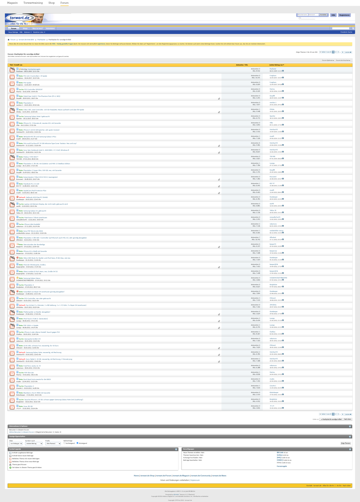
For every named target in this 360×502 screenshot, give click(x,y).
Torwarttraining (33, 2)
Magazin (12, 2)
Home (136, 476)
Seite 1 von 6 (326, 52)
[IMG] (279, 458)
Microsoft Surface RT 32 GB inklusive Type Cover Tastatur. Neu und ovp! (50, 143)
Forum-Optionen (327, 60)
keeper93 (19, 247)
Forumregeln (282, 466)
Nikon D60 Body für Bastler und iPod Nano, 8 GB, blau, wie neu (46, 258)
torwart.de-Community (201, 476)
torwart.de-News (219, 476)
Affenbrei (19, 240)
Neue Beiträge (13, 32)
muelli (18, 139)
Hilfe (333, 15)
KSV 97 (18, 186)
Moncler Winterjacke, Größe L (34, 265)
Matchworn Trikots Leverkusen (35, 218)
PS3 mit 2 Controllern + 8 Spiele (35, 76)
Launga (18, 166)
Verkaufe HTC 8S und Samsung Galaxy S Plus (39, 137)
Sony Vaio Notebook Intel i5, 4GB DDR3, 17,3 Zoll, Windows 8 (46, 150)
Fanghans (19, 78)
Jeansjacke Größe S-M (32, 339)
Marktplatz (41, 40)
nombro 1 (19, 105)
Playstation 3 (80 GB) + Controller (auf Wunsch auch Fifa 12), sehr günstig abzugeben (55, 238)
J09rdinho (19, 307)
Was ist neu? (37, 28)
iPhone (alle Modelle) (32, 224)
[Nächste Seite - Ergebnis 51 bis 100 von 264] (342, 52)
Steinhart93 (20, 132)
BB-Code (280, 453)
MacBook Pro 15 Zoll (31, 184)
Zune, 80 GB (27, 406)
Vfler (18, 125)
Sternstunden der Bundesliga (34, 245)
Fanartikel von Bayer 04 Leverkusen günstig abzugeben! (44, 292)
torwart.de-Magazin (181, 476)
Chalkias (19, 334)
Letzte (347, 52)
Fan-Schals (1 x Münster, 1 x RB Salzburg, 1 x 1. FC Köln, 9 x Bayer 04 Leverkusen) (56, 305)
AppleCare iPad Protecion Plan (34, 191)
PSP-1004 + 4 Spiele (30, 325)
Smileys (280, 455)
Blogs (25, 28)
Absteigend (82, 443)
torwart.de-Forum (163, 476)
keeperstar (20, 253)
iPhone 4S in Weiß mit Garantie (35, 251)
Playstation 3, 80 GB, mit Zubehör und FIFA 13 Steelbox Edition (46, 164)
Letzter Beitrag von (276, 65)
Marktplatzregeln (34, 69)
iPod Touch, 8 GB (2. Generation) (35, 319)
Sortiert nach (30, 441)
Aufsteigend (70, 443)
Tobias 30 (19, 213)
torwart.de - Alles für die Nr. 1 (324, 486)
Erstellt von (18, 65)
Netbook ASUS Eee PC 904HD (37, 197)
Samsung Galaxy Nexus (31, 278)
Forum (64, 2)
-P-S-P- (18, 408)
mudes (18, 381)
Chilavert (19, 301)
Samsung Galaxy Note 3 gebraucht (37, 116)
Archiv (339, 486)
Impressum (195, 480)
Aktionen (27, 32)
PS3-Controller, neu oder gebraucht (37, 298)
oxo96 (18, 206)
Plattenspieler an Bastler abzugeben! (36, 312)
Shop (52, 2)
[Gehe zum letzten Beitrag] (283, 71)
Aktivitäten (50, 28)
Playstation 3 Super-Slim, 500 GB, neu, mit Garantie (42, 170)
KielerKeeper (20, 395)
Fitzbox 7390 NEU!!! (30, 157)
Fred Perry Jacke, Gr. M (32, 366)
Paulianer (19, 71)
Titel (11, 65)
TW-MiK (19, 159)
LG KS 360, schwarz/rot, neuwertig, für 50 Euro (40, 346)
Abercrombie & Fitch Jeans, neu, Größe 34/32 (40, 271)
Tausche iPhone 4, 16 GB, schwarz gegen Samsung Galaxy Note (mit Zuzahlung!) (53, 400)
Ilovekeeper (20, 199)
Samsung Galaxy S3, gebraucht (34, 211)
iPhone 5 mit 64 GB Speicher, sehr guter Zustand (41, 130)
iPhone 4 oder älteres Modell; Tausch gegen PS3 (42, 332)
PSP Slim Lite (29, 373)
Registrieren (344, 15)
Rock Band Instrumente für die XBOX (37, 379)
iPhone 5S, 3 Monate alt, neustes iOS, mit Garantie (42, 123)
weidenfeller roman (23, 233)
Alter (11, 441)
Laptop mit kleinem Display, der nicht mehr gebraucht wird (46, 204)
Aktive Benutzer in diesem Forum (21, 432)
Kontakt (309, 486)
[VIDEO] (280, 460)
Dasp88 (18, 98)
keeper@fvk (20, 267)
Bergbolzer (20, 287)
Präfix (47, 441)
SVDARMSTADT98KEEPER (25, 280)
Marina (18, 92)
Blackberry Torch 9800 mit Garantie (36, 393)
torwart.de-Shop (148, 476)
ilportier (19, 119)
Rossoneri (19, 179)
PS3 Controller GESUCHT (33, 89)
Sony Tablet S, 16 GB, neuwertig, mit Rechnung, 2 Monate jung (49, 359)
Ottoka (18, 112)
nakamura (19, 226)
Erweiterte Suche (346, 32)
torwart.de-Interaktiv (26, 40)
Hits (246, 65)
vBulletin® (176, 494)
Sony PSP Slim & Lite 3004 (33, 231)
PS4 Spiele (27, 83)
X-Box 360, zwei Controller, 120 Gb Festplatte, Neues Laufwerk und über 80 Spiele (53, 110)
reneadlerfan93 (21, 220)
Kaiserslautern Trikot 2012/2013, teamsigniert (40, 177)
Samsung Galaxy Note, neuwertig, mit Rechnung (43, 352)
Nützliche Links (38, 32)
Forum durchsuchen (342, 60)
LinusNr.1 (19, 388)
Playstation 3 (28, 103)
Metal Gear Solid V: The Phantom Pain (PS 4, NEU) (41, 96)
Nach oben (347, 419)
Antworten (239, 65)
